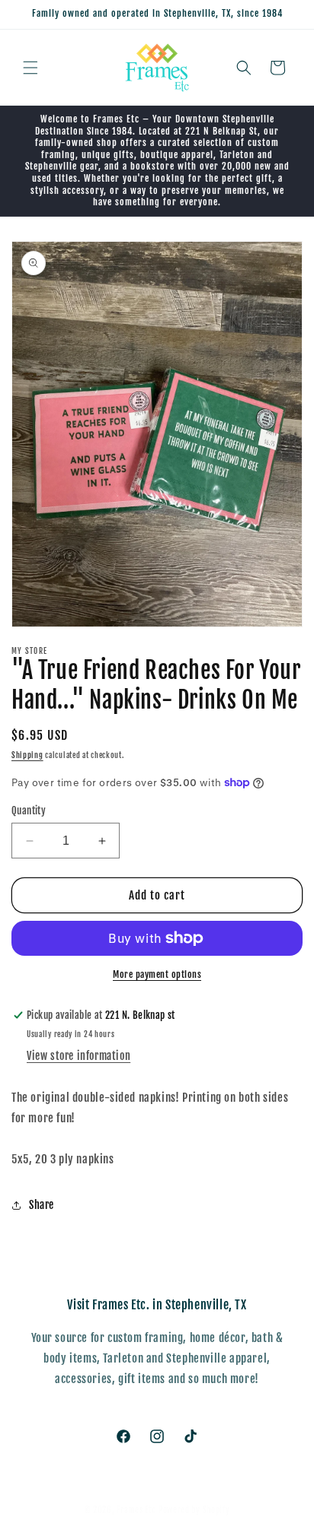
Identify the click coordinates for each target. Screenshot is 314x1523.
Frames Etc (138, 1510)
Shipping (27, 755)
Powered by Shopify (194, 1510)
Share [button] (41, 1204)
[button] (30, 67)
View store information (78, 1055)
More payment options (157, 974)
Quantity (28, 810)
